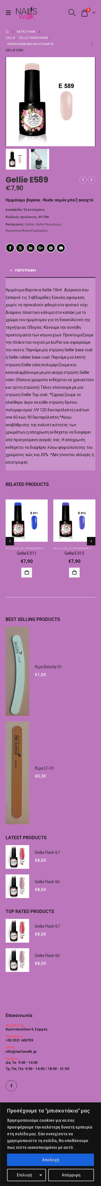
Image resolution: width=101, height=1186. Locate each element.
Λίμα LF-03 (44, 768)
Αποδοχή (50, 1160)
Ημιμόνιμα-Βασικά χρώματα (26, 230)
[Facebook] (11, 1085)
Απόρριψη (71, 1175)
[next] (91, 180)
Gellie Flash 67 (47, 852)
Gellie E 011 (26, 553)
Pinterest (50, 247)
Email (60, 247)
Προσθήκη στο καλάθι (26, 573)
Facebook (10, 247)
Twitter (20, 247)
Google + (40, 247)
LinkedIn (30, 247)
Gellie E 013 (74, 553)
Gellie (29, 224)
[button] (10, 12)
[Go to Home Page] (7, 32)
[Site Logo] (26, 12)
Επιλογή (24, 1175)
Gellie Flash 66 (47, 881)
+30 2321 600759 (19, 1040)
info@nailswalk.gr (21, 1051)
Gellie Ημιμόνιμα (48, 224)
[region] (50, 1144)
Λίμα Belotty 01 (48, 667)
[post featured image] (27, 520)
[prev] (83, 180)
